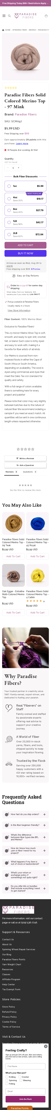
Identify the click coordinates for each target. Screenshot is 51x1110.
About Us (7, 944)
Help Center (8, 984)
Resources (7, 969)
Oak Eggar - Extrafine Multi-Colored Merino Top (13, 594)
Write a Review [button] (27, 458)
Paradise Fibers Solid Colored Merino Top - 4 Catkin (37, 594)
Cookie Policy (9, 1022)
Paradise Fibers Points (13, 959)
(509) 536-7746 (29, 922)
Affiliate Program (11, 979)
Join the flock (25, 1099)
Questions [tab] (28, 471)
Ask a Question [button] (27, 465)
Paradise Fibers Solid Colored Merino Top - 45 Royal (37, 542)
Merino (32, 30)
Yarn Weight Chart (11, 964)
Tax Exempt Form (11, 989)
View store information (19, 310)
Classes (6, 974)
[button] (4, 15)
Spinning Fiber (19, 30)
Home (7, 30)
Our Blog (6, 954)
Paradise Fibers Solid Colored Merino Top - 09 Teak (13, 542)
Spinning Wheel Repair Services (18, 949)
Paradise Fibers (26, 114)
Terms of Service (11, 1027)
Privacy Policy (9, 1017)
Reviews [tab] (10, 471)
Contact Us (8, 939)
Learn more (22, 143)
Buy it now (25, 253)
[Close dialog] (46, 1046)
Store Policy (8, 1007)
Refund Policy (9, 1012)
